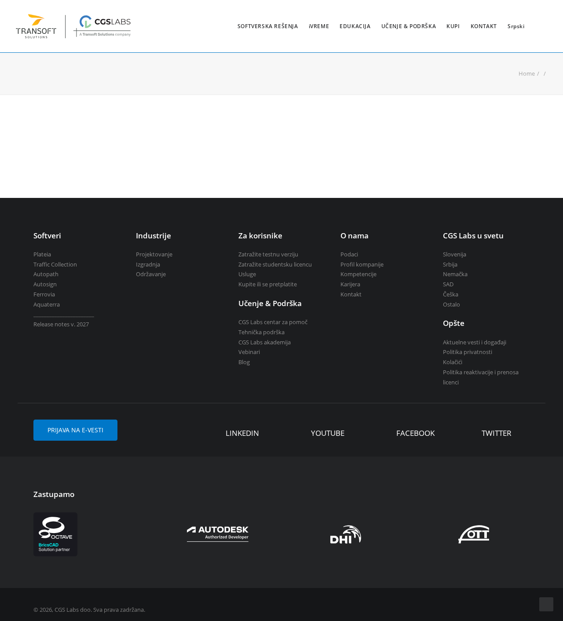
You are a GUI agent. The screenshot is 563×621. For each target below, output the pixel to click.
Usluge (247, 274)
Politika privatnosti (467, 352)
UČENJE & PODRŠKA (408, 26)
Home (527, 73)
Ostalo (451, 304)
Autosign (45, 284)
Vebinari (249, 352)
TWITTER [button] (497, 433)
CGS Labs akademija (264, 342)
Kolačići (452, 362)
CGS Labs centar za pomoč (272, 322)
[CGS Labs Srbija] (73, 26)
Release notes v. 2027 (61, 324)
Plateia (42, 254)
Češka (450, 294)
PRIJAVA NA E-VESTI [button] (75, 430)
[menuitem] (268, 26)
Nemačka (455, 274)
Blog (244, 362)
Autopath (45, 274)
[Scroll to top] (546, 603)
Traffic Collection (55, 264)
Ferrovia (44, 294)
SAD (448, 284)
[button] (212, 433)
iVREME (319, 26)
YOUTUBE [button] (327, 433)
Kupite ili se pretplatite (267, 284)
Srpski (516, 26)
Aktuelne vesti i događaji (474, 342)
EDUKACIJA (355, 26)
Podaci (349, 254)
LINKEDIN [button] (242, 433)
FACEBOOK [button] (415, 433)
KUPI (453, 26)
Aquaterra (46, 304)
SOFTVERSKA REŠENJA (268, 26)
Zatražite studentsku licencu (275, 264)
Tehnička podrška (261, 332)
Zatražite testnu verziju (268, 254)
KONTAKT (484, 26)
